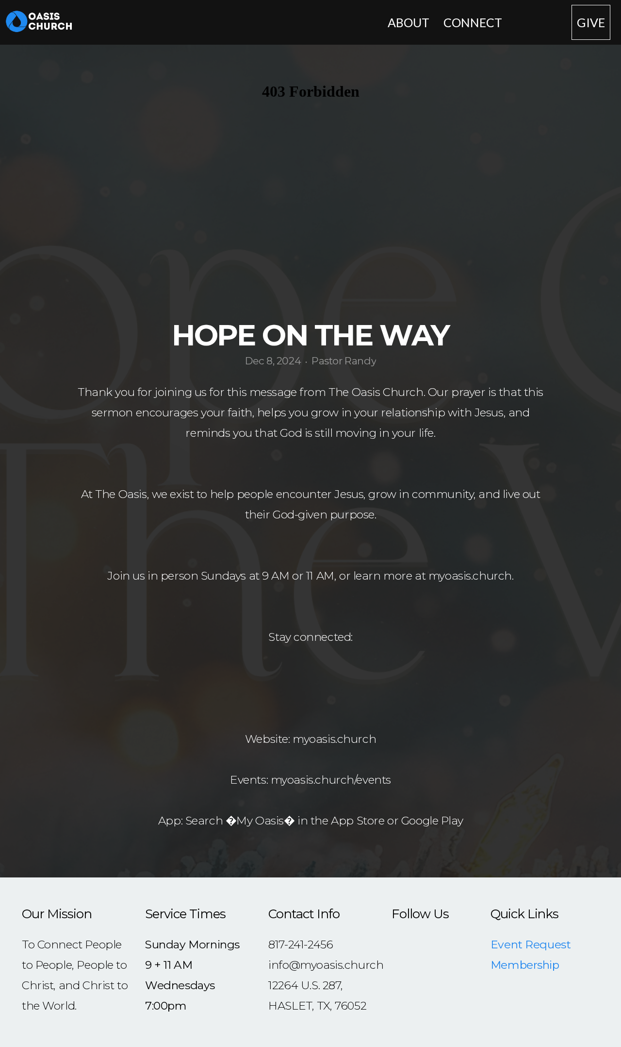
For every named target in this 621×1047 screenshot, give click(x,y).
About (410, 22)
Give (591, 22)
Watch (538, 22)
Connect (474, 22)
